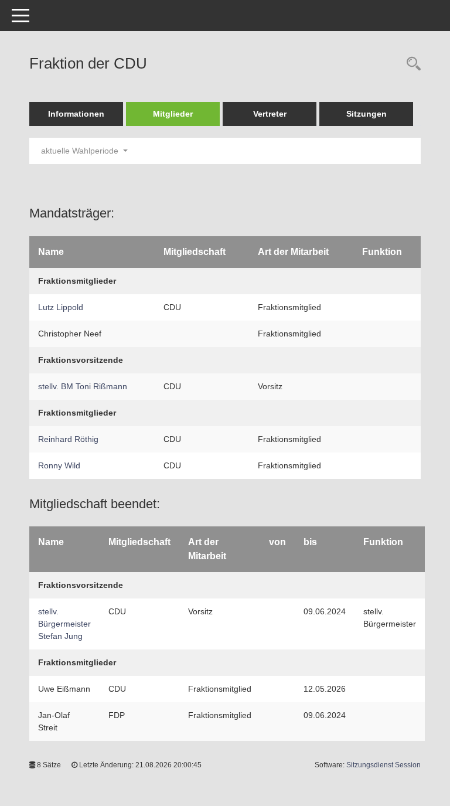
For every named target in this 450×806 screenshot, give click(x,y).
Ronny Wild (59, 465)
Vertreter (270, 113)
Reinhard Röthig (68, 439)
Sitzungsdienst (383, 765)
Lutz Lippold (60, 307)
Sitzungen (366, 113)
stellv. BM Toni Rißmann (82, 386)
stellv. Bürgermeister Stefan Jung (64, 624)
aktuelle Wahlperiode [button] (81, 150)
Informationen (76, 113)
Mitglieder (173, 113)
